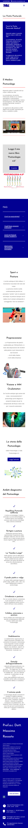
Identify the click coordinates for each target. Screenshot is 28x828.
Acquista (14, 168)
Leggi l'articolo (14, 459)
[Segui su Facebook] (4, 797)
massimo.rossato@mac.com (11, 771)
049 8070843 (14, 793)
